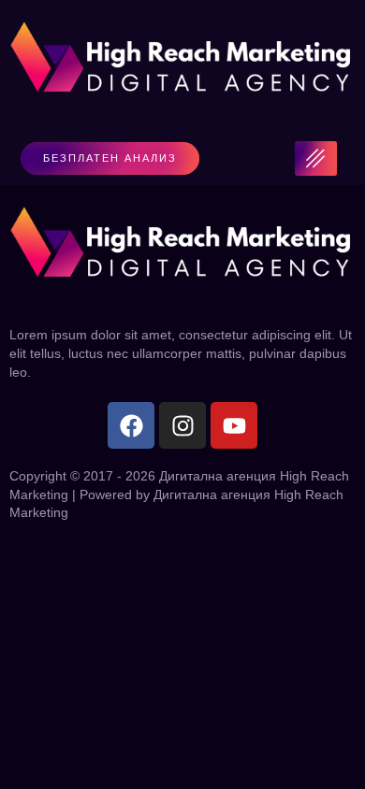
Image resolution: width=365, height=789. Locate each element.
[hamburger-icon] (316, 158)
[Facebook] (131, 425)
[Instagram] (182, 425)
